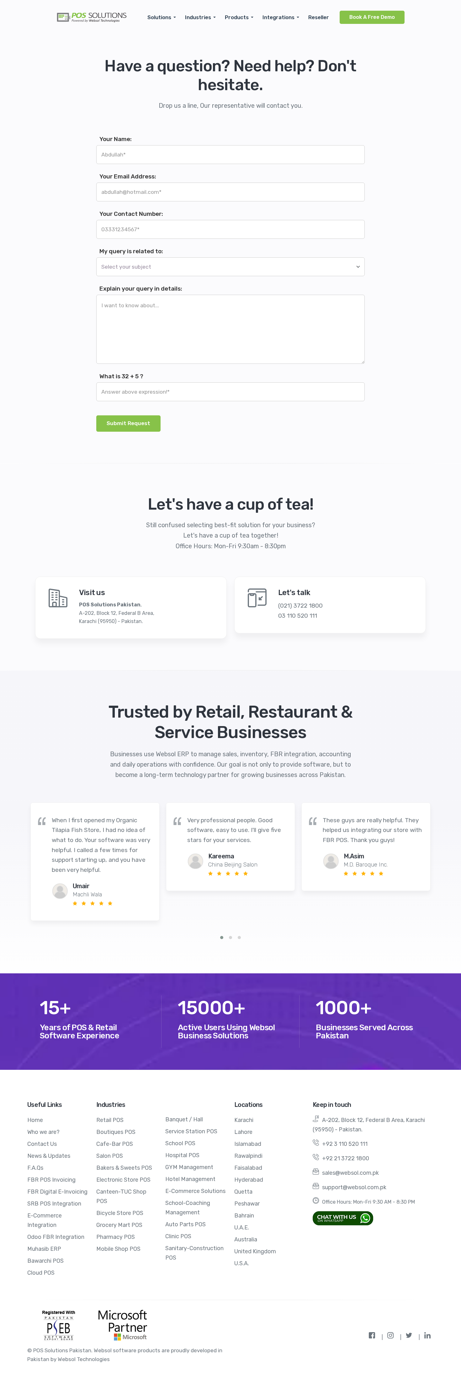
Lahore (243, 1132)
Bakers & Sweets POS (124, 1167)
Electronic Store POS (123, 1179)
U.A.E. (241, 1227)
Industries (198, 17)
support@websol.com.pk (354, 1187)
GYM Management (189, 1167)
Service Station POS (191, 1131)
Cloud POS (41, 1272)
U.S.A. (241, 1263)
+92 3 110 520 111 (345, 1144)
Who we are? (43, 1132)
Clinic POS (178, 1236)
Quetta (243, 1191)
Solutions (159, 17)
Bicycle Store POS (119, 1213)
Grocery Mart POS (119, 1225)
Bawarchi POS (45, 1260)
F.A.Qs (35, 1167)
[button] (221, 937)
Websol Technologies (84, 1359)
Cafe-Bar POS (114, 1144)
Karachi (243, 1120)
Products (237, 17)
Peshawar (247, 1203)
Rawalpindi (248, 1155)
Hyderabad (248, 1179)
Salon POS (109, 1155)
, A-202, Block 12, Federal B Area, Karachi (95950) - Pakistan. (116, 613)
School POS (180, 1143)
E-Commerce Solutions (195, 1191)
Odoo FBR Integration (55, 1237)
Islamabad (247, 1144)
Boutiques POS (115, 1132)
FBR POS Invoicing (51, 1179)
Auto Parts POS (185, 1224)
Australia (245, 1239)
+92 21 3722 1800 (345, 1158)
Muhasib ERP (44, 1248)
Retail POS (110, 1120)
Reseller (318, 17)
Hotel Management (190, 1179)
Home (35, 1120)
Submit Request (128, 423)
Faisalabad (248, 1167)
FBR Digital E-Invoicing (57, 1191)
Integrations (278, 17)
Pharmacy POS (115, 1237)
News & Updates (48, 1155)
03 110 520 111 (297, 615)
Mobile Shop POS (118, 1248)
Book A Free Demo (372, 17)
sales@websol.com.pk (350, 1172)
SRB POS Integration (54, 1203)
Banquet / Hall (184, 1119)
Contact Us (42, 1144)
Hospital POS (182, 1155)
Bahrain (244, 1215)
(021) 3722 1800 (300, 605)
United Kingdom (255, 1251)
